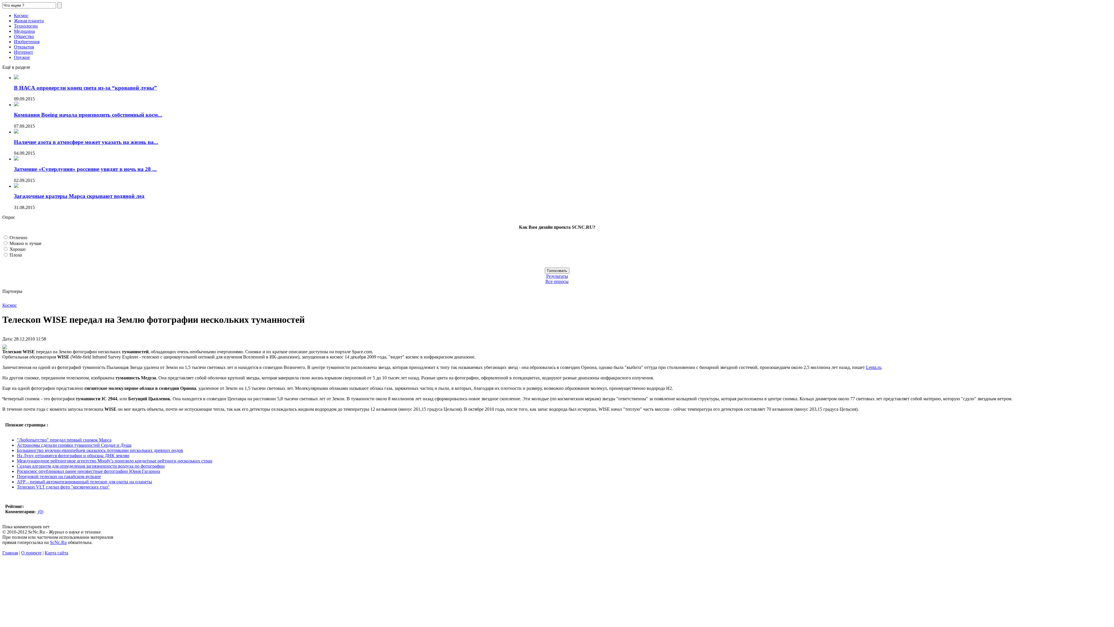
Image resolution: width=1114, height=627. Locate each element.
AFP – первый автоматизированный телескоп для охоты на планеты (84, 481)
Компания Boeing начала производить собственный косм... (88, 115)
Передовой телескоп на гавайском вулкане (59, 476)
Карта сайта (56, 552)
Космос (21, 15)
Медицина (24, 31)
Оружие (22, 57)
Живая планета (29, 20)
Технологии (26, 26)
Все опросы (557, 281)
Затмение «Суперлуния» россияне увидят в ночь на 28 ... (85, 169)
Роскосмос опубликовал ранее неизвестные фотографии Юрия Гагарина (88, 471)
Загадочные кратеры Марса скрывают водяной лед (79, 196)
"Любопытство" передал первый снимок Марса (64, 439)
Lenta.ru (873, 367)
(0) (40, 511)
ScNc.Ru (58, 542)
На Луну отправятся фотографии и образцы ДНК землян (73, 455)
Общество (24, 36)
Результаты (557, 276)
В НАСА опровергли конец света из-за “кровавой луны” (85, 88)
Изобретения (26, 41)
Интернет (23, 52)
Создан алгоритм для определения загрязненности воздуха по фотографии (91, 466)
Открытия (24, 46)
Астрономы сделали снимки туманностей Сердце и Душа (74, 445)
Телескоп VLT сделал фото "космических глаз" (63, 486)
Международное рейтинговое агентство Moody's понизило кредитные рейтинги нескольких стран (114, 460)
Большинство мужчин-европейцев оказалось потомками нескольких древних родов (100, 450)
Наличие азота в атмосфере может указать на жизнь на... (86, 142)
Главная (10, 552)
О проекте (31, 552)
